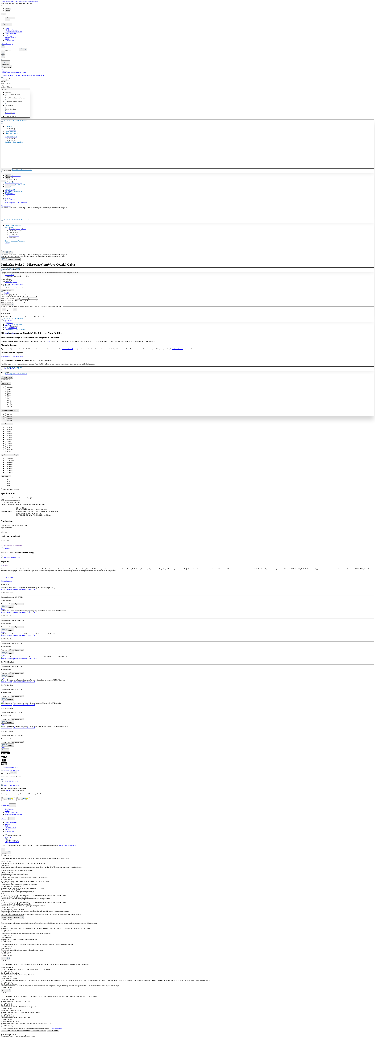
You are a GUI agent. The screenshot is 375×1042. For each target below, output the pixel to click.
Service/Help (8, 25)
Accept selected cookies (39, 1030)
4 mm (9, 431)
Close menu (7, 67)
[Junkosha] (4, 565)
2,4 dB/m (10, 468)
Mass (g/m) (6, 295)
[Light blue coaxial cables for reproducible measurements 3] (34, 208)
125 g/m (9, 401)
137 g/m (9, 403)
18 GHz (9, 414)
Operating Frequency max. (11, 296)
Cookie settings (6, 1030)
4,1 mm (9, 433)
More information (56, 1028)
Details (3, 609)
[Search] (21, 49)
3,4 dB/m (10, 472)
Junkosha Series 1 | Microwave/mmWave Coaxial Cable (18, 682)
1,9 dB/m (10, 464)
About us (7, 192)
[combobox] (10, 50)
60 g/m (9, 397)
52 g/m (9, 395)
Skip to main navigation (30, 1)
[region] (187, 231)
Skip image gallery (6, 206)
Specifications (9, 324)
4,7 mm (9, 435)
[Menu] (3, 46)
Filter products (8, 377)
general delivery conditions (67, 845)
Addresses (18, 73)
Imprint (7, 39)
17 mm (9, 451)
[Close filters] (1, 381)
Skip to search (18, 1)
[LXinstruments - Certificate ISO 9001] (8, 801)
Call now (3, 368)
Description (8, 320)
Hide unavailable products (11, 489)
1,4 (8, 480)
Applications (8, 325)
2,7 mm (9, 427)
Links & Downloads (11, 327)
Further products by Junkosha (13, 545)
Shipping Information (11, 30)
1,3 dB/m (10, 462)
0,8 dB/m (10, 458)
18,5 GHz (10, 416)
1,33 (8, 482)
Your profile (11, 73)
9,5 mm (9, 445)
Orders (24, 73)
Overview (4, 73)
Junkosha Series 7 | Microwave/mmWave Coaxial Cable (18, 635)
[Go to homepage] (7, 44)
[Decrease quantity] (4, 309)
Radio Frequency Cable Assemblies (12, 356)
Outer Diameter (8, 298)
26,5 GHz (10, 418)
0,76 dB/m (10, 460)
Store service (5, 805)
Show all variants (7, 290)
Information (4, 819)
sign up (4, 71)
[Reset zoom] (7, 252)
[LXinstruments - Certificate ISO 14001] (23, 801)
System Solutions (10, 194)
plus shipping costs (17, 284)
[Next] (7, 750)
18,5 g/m (9, 387)
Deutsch (7, 8)
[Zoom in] (11, 252)
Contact (7, 28)
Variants (7, 322)
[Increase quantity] (15, 309)
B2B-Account (9, 809)
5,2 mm (9, 437)
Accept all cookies (53, 1030)
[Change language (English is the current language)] (1, 5)
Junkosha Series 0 (67, 349)
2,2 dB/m (10, 466)
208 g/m (9, 407)
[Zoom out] (3, 252)
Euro (7, 20)
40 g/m (9, 391)
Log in (3, 69)
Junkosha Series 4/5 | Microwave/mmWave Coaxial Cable (19, 658)
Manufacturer (9, 190)
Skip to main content (7, 1)
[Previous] (3, 750)
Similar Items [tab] (9, 578)
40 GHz (9, 420)
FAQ (6, 35)
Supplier (7, 329)
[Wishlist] (2, 59)
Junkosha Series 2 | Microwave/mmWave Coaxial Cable (18, 589)
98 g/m (9, 399)
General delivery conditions (13, 32)
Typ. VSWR (7, 302)
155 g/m (9, 405)
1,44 (8, 486)
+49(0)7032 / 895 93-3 (11, 781)
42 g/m (9, 393)
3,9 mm (9, 429)
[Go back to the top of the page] (3, 849)
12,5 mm (9, 449)
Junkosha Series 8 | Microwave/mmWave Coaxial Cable (18, 705)
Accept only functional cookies (21, 1030)
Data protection (9, 40)
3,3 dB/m (10, 470)
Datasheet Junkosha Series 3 (12, 557)
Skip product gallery (7, 581)
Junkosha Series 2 (177, 349)
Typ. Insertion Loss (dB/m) (11, 300)
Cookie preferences (11, 33)
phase (48, 341)
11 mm (9, 447)
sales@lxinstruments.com (11, 785)
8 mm (9, 441)
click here (8, 790)
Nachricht (8, 837)
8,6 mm (9, 443)
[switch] (1, 855)
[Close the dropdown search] (25, 49)
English (7, 10)
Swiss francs (9, 18)
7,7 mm (9, 439)
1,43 (8, 484)
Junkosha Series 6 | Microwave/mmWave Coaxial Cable (18, 728)
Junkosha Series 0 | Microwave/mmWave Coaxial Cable (18, 612)
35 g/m (9, 389)
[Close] (1, 250)
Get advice (7, 293)
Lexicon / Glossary (10, 37)
